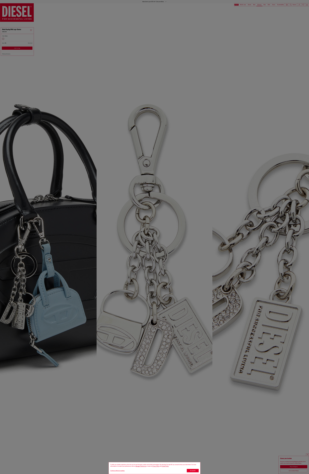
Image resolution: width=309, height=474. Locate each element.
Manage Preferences (141, 466)
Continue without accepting (117, 470)
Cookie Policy (165, 466)
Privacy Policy (155, 466)
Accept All (192, 470)
